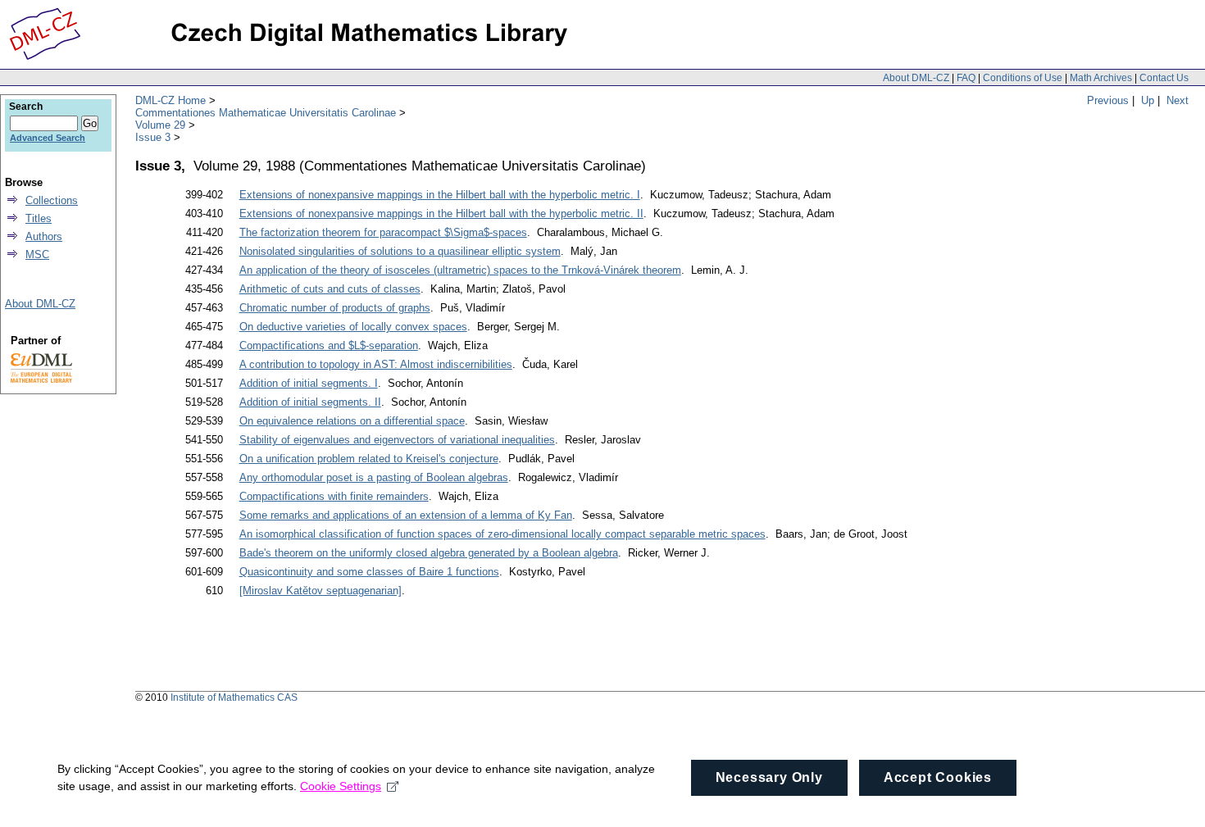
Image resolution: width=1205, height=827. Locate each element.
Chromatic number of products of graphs (334, 308)
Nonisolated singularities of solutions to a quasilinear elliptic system (400, 251)
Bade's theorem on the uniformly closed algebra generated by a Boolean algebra (428, 553)
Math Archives (1101, 78)
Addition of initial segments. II (310, 402)
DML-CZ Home (170, 100)
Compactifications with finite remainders (334, 496)
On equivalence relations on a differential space (352, 421)
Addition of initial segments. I (308, 383)
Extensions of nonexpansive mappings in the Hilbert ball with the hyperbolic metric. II (441, 213)
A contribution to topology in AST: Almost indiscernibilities (375, 364)
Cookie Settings (340, 786)
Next (1177, 100)
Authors (43, 236)
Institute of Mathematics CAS (234, 697)
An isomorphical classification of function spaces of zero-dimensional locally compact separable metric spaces (502, 534)
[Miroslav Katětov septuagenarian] (320, 590)
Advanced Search (47, 138)
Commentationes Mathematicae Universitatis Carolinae (265, 113)
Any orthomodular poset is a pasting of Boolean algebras (373, 477)
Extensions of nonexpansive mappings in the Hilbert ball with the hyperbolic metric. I (439, 195)
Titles (38, 218)
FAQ (966, 78)
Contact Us (1164, 78)
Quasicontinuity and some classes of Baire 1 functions (369, 572)
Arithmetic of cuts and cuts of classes (330, 289)
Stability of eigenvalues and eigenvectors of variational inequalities (397, 440)
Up (1147, 100)
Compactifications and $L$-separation (328, 345)
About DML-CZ (916, 78)
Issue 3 (153, 137)
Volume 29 (160, 125)
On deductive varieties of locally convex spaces (353, 326)
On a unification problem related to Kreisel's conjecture (368, 458)
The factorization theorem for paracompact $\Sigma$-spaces (383, 232)
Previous (1108, 100)
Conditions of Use (1022, 78)
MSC (37, 254)
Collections (51, 200)
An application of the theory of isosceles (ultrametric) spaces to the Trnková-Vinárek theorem (460, 270)
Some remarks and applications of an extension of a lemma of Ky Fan (405, 515)
